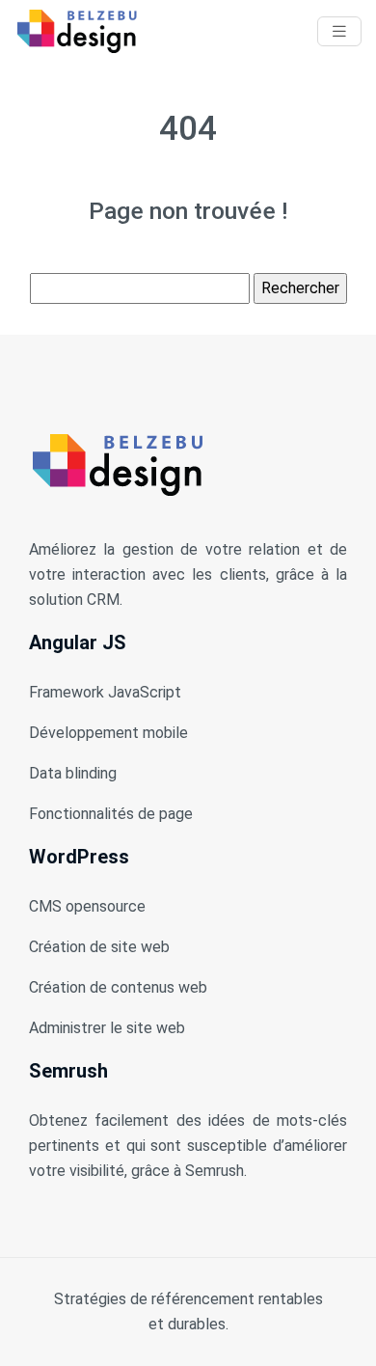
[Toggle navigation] (339, 31)
